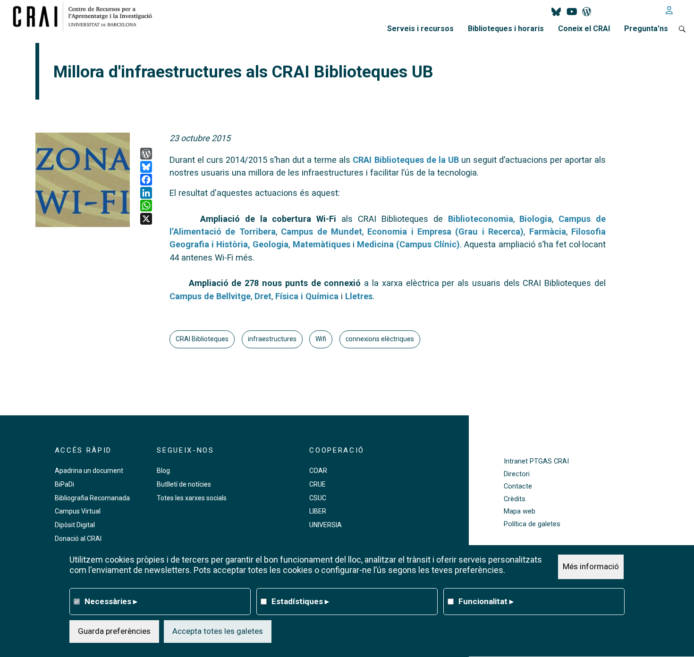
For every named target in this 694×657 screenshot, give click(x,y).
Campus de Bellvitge (210, 296)
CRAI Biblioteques (202, 339)
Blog (163, 470)
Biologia (535, 219)
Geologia (270, 244)
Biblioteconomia (480, 219)
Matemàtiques (321, 244)
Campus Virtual (78, 511)
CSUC (317, 498)
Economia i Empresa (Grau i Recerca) (445, 231)
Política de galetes (532, 524)
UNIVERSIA (325, 525)
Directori (517, 474)
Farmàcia (547, 231)
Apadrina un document (89, 470)
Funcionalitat (486, 601)
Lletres (358, 296)
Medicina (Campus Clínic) (408, 244)
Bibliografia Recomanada (92, 498)
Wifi (320, 339)
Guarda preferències (114, 631)
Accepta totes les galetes (217, 631)
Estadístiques (300, 601)
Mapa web (519, 511)
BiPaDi (64, 484)
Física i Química (307, 296)
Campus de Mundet (321, 231)
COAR (318, 470)
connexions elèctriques (380, 339)
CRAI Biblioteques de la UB (405, 160)
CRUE (317, 484)
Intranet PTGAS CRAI (536, 461)
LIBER (317, 511)
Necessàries (111, 601)
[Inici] (86, 16)
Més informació (591, 566)
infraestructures (272, 339)
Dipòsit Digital (75, 525)
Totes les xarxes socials (192, 498)
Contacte (518, 486)
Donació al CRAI (78, 538)
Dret (262, 296)
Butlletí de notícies (184, 484)
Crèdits (514, 499)
